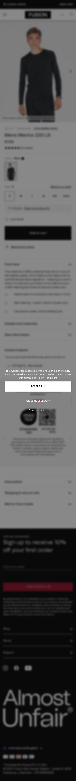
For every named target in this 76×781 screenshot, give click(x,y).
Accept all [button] (38, 386)
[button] (38, 410)
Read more (51, 377)
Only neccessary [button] (38, 400)
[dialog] (38, 390)
